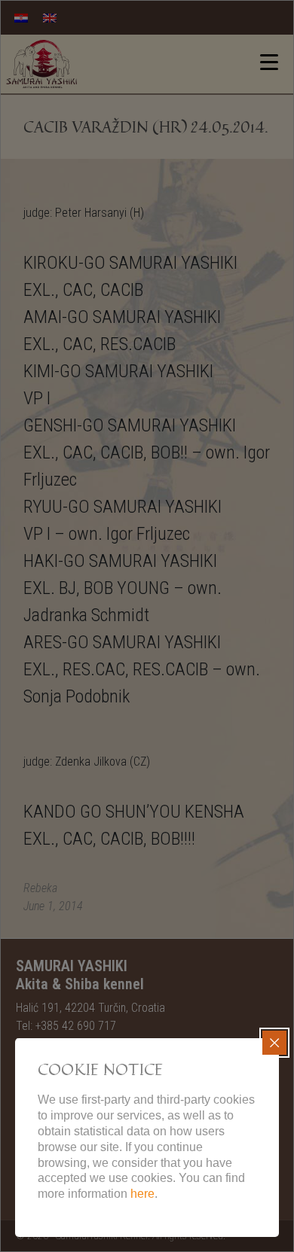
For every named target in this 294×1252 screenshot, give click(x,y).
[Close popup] (274, 1043)
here (142, 1193)
